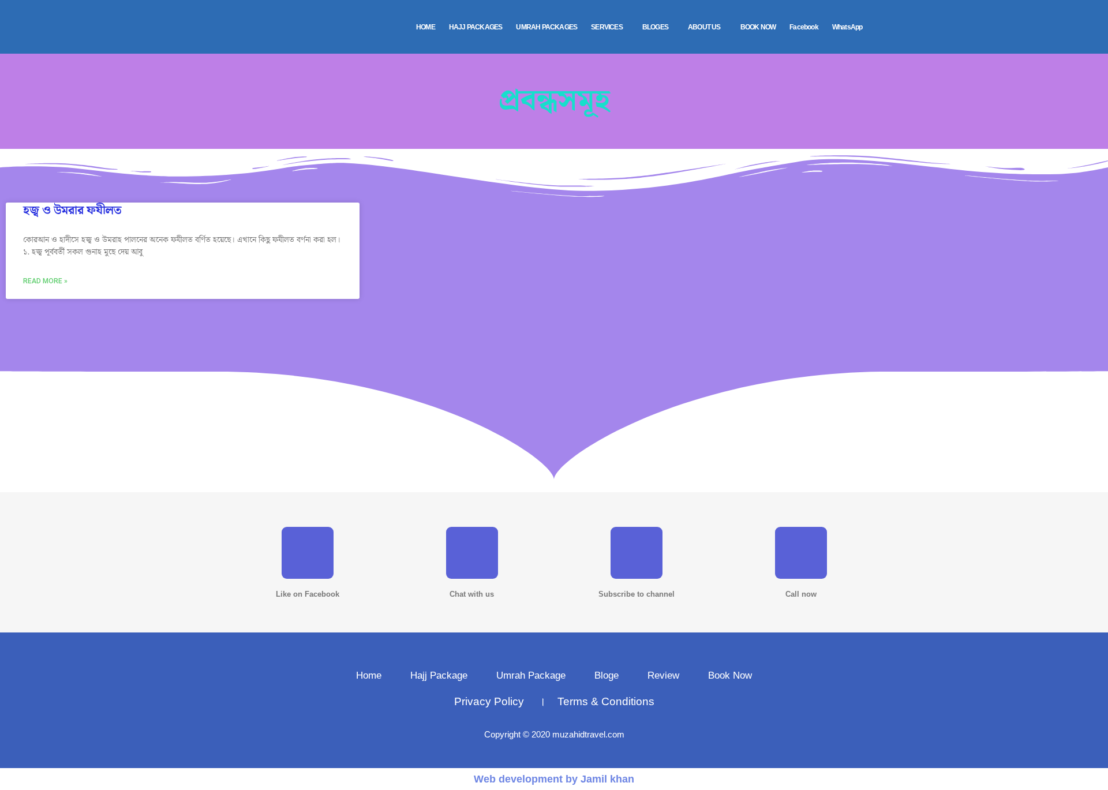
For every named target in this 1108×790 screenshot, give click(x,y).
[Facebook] (308, 553)
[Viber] (801, 553)
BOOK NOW (758, 27)
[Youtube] (636, 553)
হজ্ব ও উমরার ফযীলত (72, 210)
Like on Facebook (307, 594)
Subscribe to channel (636, 594)
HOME (425, 27)
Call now (801, 594)
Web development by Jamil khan (554, 779)
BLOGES (655, 27)
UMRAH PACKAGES (546, 27)
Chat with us (472, 594)
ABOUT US (704, 27)
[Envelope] (472, 553)
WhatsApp (847, 27)
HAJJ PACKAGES (476, 27)
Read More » (45, 281)
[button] (609, 27)
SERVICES (607, 27)
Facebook (803, 27)
